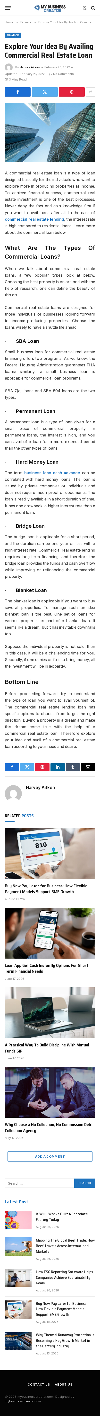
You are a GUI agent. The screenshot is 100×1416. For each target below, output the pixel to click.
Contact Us (39, 1384)
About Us (63, 1384)
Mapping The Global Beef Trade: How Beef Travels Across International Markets (65, 1245)
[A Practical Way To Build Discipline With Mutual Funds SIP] (50, 1012)
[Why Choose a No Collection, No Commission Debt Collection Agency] (50, 1092)
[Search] (92, 7)
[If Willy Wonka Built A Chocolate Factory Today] (18, 1220)
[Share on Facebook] (18, 92)
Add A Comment (50, 1156)
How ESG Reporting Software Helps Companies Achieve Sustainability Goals (64, 1277)
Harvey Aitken (30, 67)
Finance (13, 35)
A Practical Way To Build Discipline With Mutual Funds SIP (47, 1048)
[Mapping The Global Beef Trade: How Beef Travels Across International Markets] (18, 1246)
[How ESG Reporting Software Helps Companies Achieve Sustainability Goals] (18, 1278)
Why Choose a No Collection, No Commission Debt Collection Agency (49, 1127)
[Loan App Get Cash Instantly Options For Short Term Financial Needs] (50, 933)
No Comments (63, 74)
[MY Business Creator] (50, 8)
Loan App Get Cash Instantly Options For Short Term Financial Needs (46, 968)
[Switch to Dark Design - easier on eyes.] (85, 8)
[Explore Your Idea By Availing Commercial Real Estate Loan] (50, 132)
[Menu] (8, 7)
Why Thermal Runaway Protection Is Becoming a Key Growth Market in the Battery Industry (65, 1340)
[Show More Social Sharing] (90, 92)
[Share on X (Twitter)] (45, 92)
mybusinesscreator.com (23, 1401)
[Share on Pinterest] (72, 92)
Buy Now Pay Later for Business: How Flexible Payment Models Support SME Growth (46, 888)
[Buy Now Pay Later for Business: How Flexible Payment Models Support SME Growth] (50, 853)
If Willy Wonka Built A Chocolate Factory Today (62, 1217)
